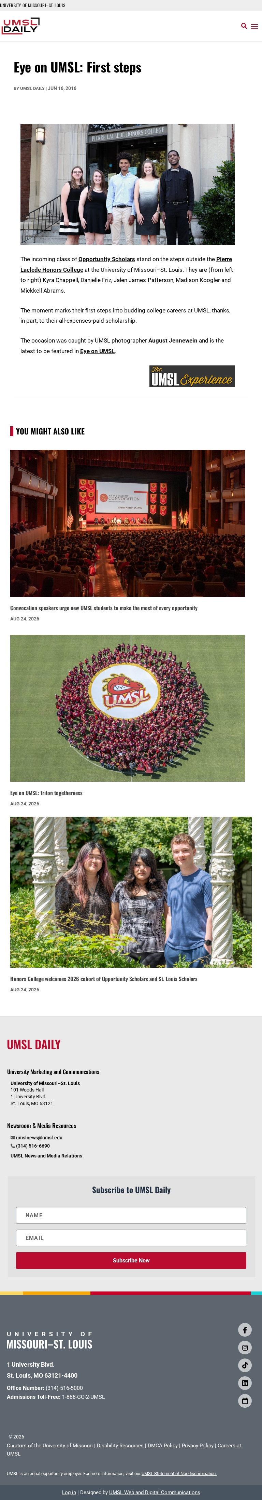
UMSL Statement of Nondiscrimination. (179, 1473)
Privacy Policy (198, 1446)
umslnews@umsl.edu (39, 1137)
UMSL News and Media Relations (46, 1156)
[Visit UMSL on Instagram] (245, 1347)
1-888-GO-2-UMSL (83, 1397)
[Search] (244, 26)
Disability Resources (120, 1446)
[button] (254, 26)
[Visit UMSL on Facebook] (245, 1330)
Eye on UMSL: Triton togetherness (46, 793)
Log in (69, 1492)
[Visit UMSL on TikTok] (245, 1365)
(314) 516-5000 (64, 1388)
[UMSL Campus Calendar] (245, 1401)
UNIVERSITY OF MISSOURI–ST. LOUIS (32, 5)
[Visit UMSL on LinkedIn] (245, 1383)
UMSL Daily (32, 88)
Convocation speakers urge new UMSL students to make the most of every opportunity (104, 608)
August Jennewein (173, 340)
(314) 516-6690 (33, 1146)
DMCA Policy (163, 1446)
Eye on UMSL (97, 351)
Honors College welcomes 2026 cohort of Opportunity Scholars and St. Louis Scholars (104, 979)
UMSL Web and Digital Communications (154, 1492)
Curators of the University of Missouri (50, 1446)
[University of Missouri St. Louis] (49, 1346)
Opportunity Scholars (106, 259)
